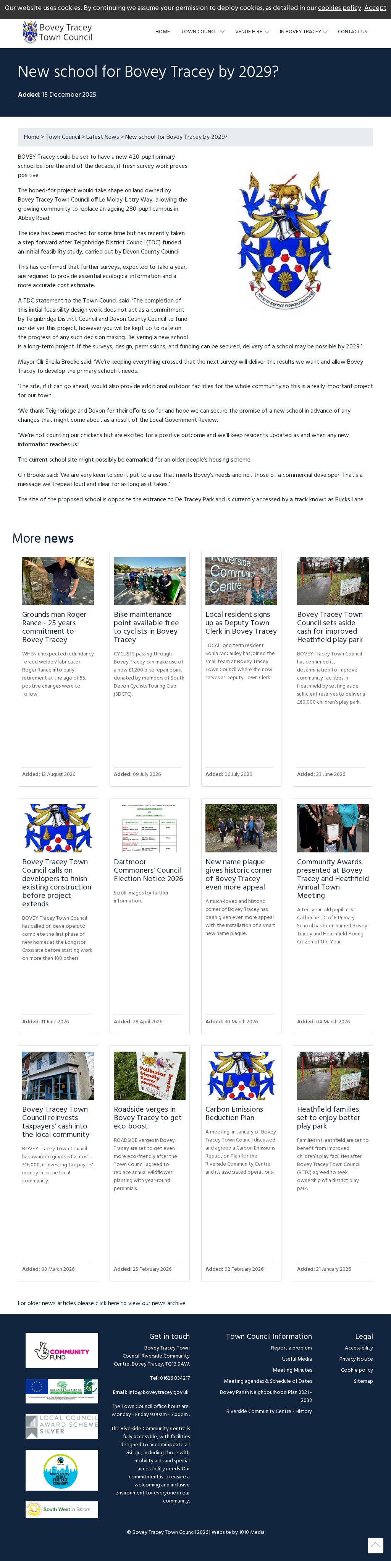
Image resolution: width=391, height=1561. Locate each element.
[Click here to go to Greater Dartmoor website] (62, 1394)
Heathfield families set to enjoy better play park (328, 1118)
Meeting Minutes (292, 1370)
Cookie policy (357, 1370)
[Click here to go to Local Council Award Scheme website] (62, 1430)
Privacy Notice (356, 1359)
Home (162, 32)
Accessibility (359, 1348)
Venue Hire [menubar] (249, 32)
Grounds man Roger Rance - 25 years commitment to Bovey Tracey (54, 627)
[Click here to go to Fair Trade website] (62, 1474)
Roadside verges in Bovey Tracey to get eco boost (148, 1118)
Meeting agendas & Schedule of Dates (268, 1381)
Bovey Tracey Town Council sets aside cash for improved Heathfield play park (330, 627)
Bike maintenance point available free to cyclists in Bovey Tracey (146, 627)
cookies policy (339, 8)
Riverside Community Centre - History (269, 1411)
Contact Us (352, 32)
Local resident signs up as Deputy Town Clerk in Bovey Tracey (241, 623)
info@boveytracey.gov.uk (159, 1392)
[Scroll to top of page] (375, 1545)
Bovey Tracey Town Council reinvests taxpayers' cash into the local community (55, 1122)
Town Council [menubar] (200, 32)
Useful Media (297, 1359)
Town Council (62, 137)
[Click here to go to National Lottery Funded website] (62, 1354)
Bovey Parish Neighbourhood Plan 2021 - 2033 (266, 1396)
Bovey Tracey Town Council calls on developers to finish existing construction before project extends (56, 883)
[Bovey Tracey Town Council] (59, 32)
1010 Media (252, 1532)
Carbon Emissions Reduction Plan (234, 1114)
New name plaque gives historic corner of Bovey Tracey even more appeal (238, 875)
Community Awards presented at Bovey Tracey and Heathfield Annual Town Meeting (333, 879)
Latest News (102, 137)
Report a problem (291, 1348)
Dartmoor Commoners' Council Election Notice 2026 (148, 870)
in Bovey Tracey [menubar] (301, 32)
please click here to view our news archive (132, 1304)
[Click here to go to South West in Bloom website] (62, 1513)
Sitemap (363, 1381)
